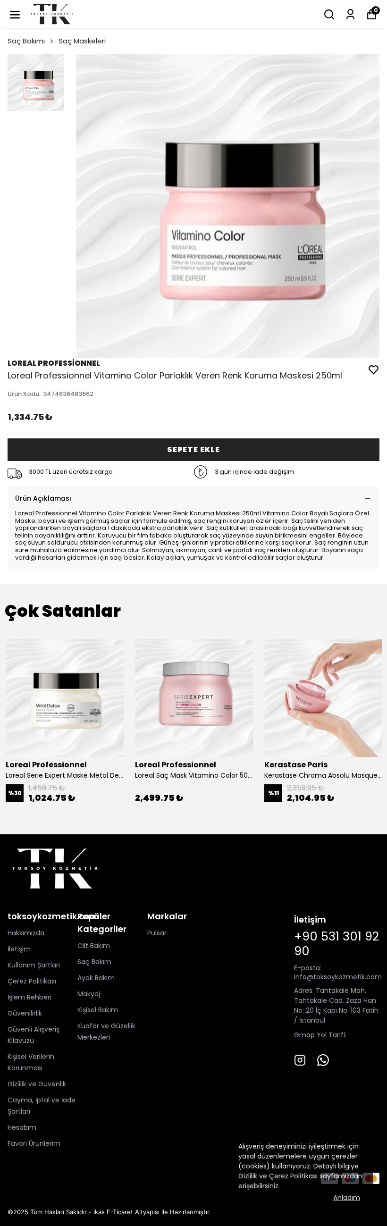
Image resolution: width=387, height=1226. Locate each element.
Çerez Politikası (32, 981)
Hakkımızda (26, 933)
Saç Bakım (94, 961)
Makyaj (88, 994)
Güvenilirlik (25, 1013)
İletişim (19, 949)
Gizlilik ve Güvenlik (37, 1084)
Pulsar (157, 933)
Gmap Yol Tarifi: (320, 1035)
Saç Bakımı (26, 41)
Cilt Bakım (93, 945)
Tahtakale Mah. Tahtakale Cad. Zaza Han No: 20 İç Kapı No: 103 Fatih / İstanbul (336, 1005)
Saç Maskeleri (82, 41)
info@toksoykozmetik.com (338, 977)
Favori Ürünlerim (34, 1143)
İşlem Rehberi (29, 997)
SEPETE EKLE (193, 449)
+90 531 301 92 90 (336, 943)
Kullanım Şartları (34, 965)
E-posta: (307, 968)
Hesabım (22, 1127)
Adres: (304, 990)
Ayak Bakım (96, 977)
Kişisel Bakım (97, 1010)
